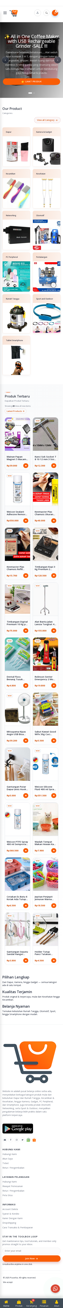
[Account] (37, 13)
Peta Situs (7, 1195)
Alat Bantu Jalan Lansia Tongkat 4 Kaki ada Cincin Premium (44, 625)
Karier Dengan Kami (12, 1218)
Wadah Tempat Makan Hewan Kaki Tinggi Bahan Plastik (45, 845)
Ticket (5, 1163)
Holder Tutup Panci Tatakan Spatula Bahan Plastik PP (43, 955)
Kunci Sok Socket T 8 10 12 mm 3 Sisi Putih (45, 459)
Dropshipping (9, 1222)
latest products (15, 411)
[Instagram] (16, 1139)
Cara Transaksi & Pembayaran (17, 1227)
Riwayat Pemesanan (12, 1186)
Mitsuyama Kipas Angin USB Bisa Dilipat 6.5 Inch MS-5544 (17, 735)
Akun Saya (7, 1158)
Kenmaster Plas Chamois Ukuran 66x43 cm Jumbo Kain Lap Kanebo (44, 515)
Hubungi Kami (9, 1154)
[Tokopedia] (28, 1139)
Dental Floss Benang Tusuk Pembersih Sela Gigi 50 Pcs (15, 680)
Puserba (14, 1277)
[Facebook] (10, 1139)
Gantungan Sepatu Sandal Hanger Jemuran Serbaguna (17, 955)
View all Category (47, 120)
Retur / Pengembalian (13, 1167)
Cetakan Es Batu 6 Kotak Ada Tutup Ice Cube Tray (17, 899)
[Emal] (4, 1139)
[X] (22, 1139)
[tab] (30, 93)
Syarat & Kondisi (10, 1213)
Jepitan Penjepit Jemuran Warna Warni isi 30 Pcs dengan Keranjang (45, 900)
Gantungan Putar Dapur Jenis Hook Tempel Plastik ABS (16, 790)
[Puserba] (13, 12)
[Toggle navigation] (5, 12)
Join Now (31, 1258)
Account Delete (10, 1209)
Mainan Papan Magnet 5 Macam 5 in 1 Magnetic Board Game (17, 460)
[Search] (46, 13)
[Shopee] (34, 1139)
